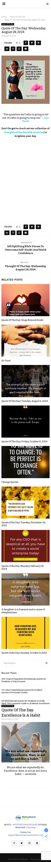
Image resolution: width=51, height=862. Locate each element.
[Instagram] (29, 843)
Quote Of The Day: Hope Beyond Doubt (22, 320)
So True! (6, 360)
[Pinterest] (37, 843)
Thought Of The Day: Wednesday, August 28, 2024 (25, 268)
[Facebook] (14, 843)
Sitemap (31, 827)
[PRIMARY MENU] (4, 4)
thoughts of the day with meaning (24, 132)
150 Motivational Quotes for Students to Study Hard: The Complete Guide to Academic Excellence (25, 702)
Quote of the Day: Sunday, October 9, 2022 (24, 653)
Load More (25, 795)
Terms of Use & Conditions (18, 859)
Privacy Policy (35, 859)
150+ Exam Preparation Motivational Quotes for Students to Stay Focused (23, 680)
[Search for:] (25, 663)
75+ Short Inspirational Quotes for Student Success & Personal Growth (21, 691)
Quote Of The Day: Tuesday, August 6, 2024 (24, 401)
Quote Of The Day (7, 24)
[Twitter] (22, 843)
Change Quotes (9, 482)
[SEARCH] (46, 663)
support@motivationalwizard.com (25, 835)
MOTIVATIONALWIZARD (25, 824)
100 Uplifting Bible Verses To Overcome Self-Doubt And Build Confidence (25, 250)
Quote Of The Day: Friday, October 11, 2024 (24, 441)
